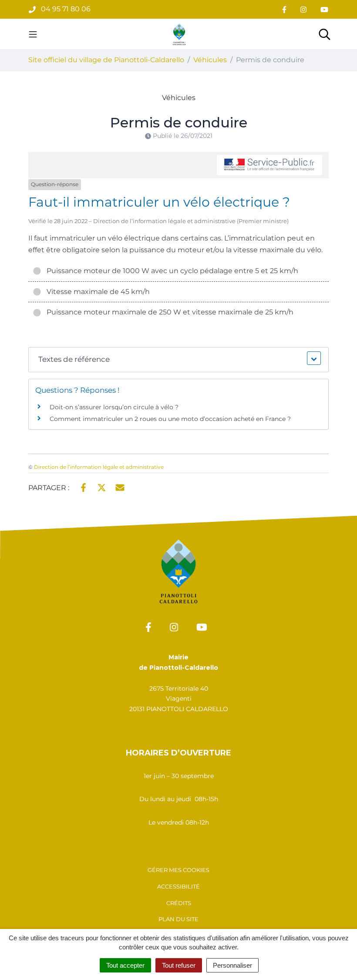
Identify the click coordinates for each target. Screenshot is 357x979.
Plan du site (178, 919)
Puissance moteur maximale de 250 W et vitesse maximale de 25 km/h (168, 312)
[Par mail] (120, 487)
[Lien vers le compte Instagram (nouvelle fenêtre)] (303, 9)
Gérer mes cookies (178, 869)
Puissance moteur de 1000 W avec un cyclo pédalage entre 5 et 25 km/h (170, 271)
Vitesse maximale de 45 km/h (96, 291)
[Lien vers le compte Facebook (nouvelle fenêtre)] (284, 9)
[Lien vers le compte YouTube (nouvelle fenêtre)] (324, 9)
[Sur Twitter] (101, 487)
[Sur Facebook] (83, 487)
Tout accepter (125, 965)
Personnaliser (232, 965)
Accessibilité (178, 886)
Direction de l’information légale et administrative (99, 467)
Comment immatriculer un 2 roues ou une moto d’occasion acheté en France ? (170, 419)
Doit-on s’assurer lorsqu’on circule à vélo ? (114, 407)
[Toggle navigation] (33, 33)
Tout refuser (178, 965)
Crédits (178, 902)
